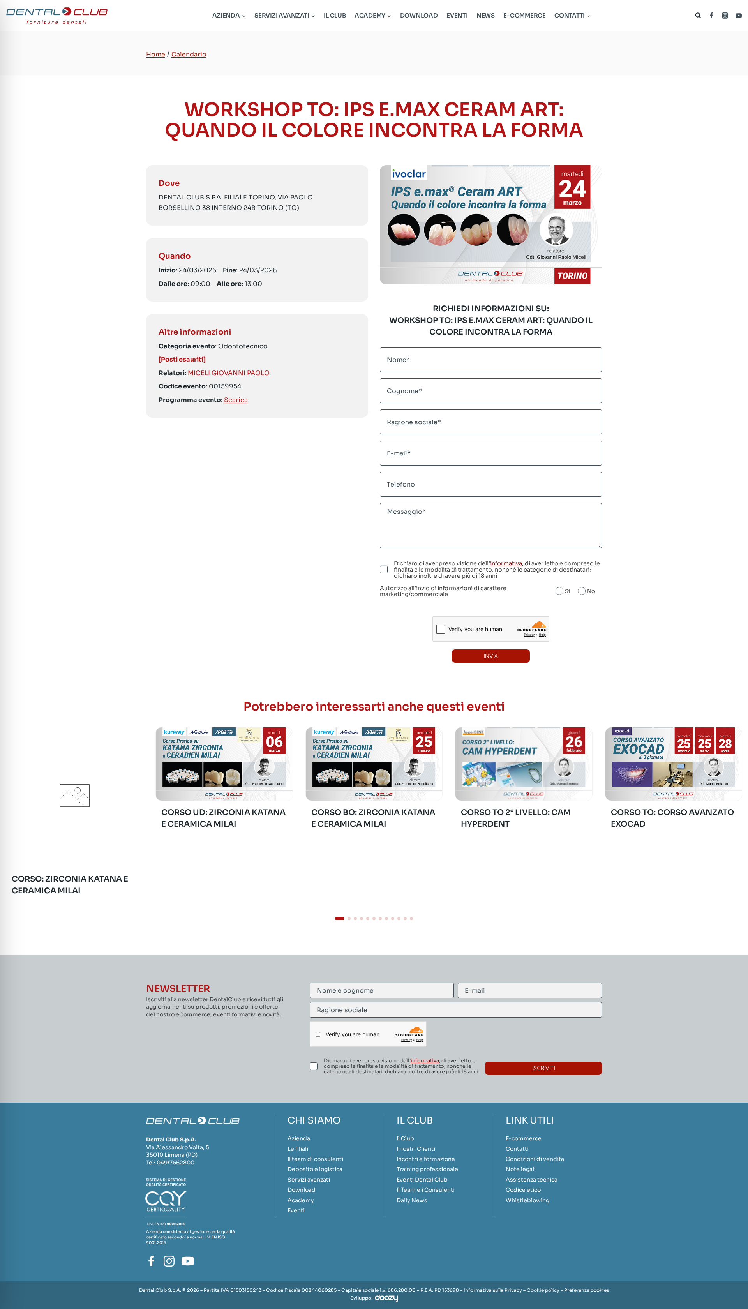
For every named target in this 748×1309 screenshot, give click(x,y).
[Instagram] (725, 15)
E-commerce (524, 15)
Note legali (521, 1169)
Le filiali (298, 1148)
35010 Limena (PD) (172, 1154)
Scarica (236, 399)
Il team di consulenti (315, 1159)
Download (419, 15)
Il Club (335, 15)
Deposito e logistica (315, 1169)
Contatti (517, 1148)
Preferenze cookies (586, 1290)
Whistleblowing (527, 1200)
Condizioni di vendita (535, 1159)
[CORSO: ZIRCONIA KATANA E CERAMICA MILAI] (74, 862)
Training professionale (427, 1169)
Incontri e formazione (426, 1159)
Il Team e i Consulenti (426, 1189)
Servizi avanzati (309, 1179)
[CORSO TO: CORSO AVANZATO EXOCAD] (673, 764)
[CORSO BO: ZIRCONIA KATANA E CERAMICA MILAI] (374, 764)
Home (155, 54)
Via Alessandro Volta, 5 (177, 1147)
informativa (506, 563)
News (485, 15)
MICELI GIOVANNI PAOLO (229, 373)
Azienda (299, 1138)
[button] (339, 918)
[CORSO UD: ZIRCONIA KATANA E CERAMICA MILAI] (224, 764)
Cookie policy (543, 1290)
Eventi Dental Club (422, 1179)
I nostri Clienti (416, 1148)
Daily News (412, 1200)
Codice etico (523, 1189)
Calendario (188, 54)
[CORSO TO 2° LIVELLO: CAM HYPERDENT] (523, 764)
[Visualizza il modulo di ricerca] (696, 15)
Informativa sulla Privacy (493, 1290)
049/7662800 (175, 1162)
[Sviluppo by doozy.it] (386, 1298)
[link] (74, 818)
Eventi (457, 15)
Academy (301, 1200)
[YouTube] (738, 15)
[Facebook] (711, 15)
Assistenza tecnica (531, 1179)
